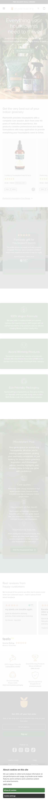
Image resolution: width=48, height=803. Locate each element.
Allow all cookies (10, 790)
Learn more (7, 784)
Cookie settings (9, 796)
